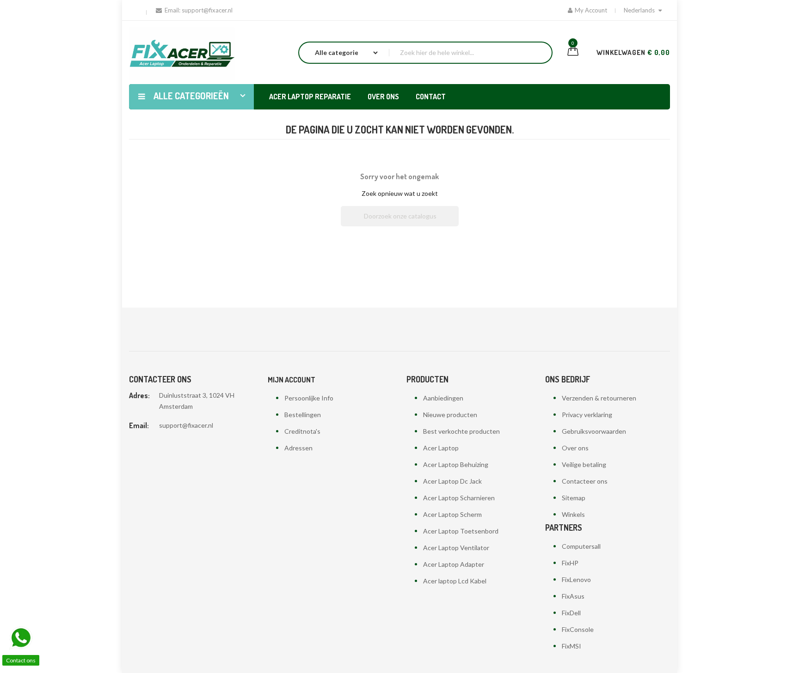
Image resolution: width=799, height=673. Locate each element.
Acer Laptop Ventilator (456, 548)
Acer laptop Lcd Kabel (454, 581)
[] (455, 223)
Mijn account (291, 379)
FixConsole (578, 629)
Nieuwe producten (450, 414)
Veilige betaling (584, 464)
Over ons (575, 448)
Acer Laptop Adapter (453, 564)
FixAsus (573, 596)
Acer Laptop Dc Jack (452, 481)
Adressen (298, 448)
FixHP (570, 563)
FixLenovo (576, 579)
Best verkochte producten (461, 431)
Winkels (573, 514)
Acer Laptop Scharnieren (459, 498)
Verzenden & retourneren (599, 398)
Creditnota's (302, 431)
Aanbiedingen (443, 398)
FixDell (571, 613)
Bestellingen (302, 414)
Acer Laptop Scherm (452, 514)
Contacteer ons (585, 481)
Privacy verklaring (587, 414)
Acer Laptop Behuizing (455, 464)
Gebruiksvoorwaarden (594, 431)
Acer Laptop (441, 448)
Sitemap (573, 498)
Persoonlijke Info (308, 398)
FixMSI (571, 646)
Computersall (581, 546)
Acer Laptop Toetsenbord (460, 531)
